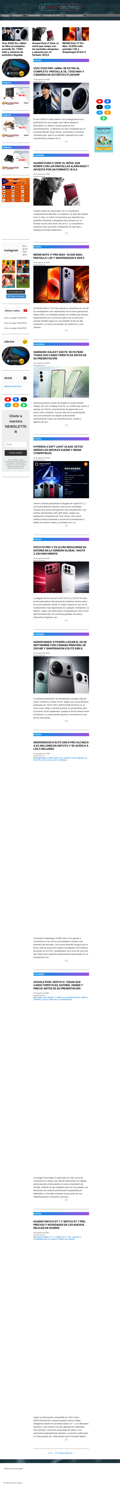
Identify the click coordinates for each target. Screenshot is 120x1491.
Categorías (17, 15)
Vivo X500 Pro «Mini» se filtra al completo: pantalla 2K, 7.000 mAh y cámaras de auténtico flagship (58, 71)
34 (56, 1453)
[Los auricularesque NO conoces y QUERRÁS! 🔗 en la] (8, 266)
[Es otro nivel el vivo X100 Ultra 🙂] (23, 281)
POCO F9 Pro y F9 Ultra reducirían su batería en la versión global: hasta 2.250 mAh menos (59, 550)
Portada (5, 15)
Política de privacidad (13, 1469)
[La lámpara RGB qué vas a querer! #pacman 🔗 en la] (23, 266)
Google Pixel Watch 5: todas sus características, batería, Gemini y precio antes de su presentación (58, 985)
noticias (37, 60)
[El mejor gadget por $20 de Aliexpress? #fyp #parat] (8, 281)
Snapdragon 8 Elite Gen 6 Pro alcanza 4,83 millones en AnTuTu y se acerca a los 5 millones (61, 745)
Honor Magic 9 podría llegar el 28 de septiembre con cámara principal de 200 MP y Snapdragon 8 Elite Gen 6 (60, 645)
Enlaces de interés (74, 15)
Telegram (6, 83)
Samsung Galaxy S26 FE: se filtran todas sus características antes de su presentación (59, 355)
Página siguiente (66, 1453)
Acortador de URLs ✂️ (53, 15)
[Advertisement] (19, 219)
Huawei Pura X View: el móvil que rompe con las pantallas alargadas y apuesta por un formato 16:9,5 (61, 166)
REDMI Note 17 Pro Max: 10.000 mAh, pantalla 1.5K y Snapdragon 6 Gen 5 (58, 256)
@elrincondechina (12, 386)
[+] (61, 143)
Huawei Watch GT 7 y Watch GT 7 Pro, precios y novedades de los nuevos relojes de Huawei (59, 1224)
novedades (38, 155)
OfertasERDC (34, 15)
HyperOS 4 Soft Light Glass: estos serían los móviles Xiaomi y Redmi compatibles (58, 450)
